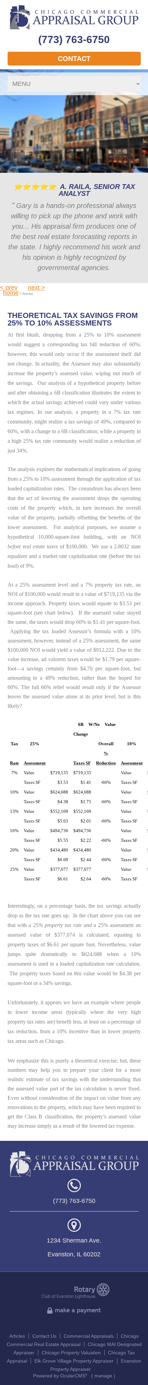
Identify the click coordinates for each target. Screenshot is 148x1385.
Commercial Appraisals (89, 1336)
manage (103, 1375)
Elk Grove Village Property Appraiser (74, 1361)
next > (36, 287)
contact (74, 58)
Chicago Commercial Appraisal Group (74, 17)
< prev (9, 287)
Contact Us (44, 1336)
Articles (17, 1336)
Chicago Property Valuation (71, 1352)
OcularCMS (73, 1375)
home (11, 292)
